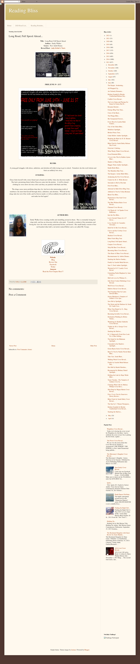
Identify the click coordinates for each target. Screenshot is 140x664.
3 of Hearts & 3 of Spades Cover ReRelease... (118, 211)
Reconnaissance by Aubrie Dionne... (119, 256)
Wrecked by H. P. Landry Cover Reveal (118, 269)
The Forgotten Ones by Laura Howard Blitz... (117, 293)
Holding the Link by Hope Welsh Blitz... (118, 376)
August (110, 77)
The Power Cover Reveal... (115, 441)
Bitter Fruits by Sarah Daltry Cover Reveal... (119, 400)
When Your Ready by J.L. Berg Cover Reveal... (117, 310)
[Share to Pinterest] (40, 282)
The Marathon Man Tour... (116, 171)
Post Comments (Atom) (24, 349)
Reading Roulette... (37, 25)
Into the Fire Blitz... (114, 215)
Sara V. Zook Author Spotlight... (118, 265)
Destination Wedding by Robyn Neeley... (117, 318)
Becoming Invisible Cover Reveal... (119, 314)
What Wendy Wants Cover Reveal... (119, 151)
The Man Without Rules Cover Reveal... (117, 203)
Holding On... (111, 521)
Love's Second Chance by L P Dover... (117, 219)
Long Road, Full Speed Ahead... (118, 241)
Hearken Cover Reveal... (115, 235)
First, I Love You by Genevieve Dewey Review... (117, 395)
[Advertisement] (117, 597)
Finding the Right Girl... (122, 508)
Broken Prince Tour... (114, 132)
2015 (108, 56)
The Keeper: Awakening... (116, 85)
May (109, 415)
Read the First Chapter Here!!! (53, 271)
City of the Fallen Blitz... (115, 127)
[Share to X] (36, 282)
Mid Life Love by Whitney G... (117, 278)
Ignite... (109, 483)
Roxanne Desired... (114, 107)
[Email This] (32, 282)
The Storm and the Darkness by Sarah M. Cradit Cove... (119, 305)
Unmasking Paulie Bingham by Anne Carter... (119, 274)
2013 (108, 62)
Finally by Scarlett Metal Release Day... (118, 363)
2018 (108, 47)
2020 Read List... (21, 25)
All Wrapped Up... (113, 88)
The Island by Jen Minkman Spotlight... (116, 340)
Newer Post (12, 346)
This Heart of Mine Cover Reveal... (119, 253)
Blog (53, 260)
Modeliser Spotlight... (114, 129)
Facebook (53, 264)
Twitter (53, 267)
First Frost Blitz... (113, 186)
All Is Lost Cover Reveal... (120, 549)
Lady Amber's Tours (58, 48)
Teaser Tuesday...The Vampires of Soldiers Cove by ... (118, 381)
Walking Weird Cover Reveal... (117, 359)
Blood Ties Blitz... (113, 195)
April (110, 418)
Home (9, 25)
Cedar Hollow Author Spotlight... (118, 136)
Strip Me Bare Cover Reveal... (117, 247)
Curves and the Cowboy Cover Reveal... (117, 232)
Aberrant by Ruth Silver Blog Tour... (119, 189)
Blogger (86, 650)
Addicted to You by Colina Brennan (119, 192)
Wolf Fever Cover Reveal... (116, 286)
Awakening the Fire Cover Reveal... (119, 177)
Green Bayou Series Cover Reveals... (119, 349)
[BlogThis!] (34, 282)
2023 (108, 35)
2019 (108, 44)
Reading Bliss (23, 10)
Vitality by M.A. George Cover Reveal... (117, 327)
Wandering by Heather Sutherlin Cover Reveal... (118, 323)
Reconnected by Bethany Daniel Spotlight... (117, 371)
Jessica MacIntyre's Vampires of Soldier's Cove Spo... (117, 297)
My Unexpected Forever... (116, 119)
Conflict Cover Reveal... (115, 99)
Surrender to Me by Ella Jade (117, 183)
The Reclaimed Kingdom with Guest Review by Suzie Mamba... (118, 534)
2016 (108, 53)
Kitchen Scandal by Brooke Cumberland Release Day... (117, 95)
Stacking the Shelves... (115, 331)
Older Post (93, 346)
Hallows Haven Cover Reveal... (117, 289)
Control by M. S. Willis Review (118, 180)
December (111, 65)
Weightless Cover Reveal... (115, 429)
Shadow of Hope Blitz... (115, 162)
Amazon (53, 269)
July (109, 80)
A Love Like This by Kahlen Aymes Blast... (119, 158)
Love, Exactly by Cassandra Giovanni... (116, 224)
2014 (108, 59)
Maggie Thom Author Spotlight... (118, 165)
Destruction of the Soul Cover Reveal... (117, 199)
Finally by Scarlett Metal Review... (118, 262)
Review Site (53, 262)
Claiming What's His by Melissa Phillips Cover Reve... (118, 386)
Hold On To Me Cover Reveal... (118, 228)
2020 (108, 41)
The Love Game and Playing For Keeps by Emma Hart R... (118, 103)
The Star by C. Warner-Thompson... (119, 404)
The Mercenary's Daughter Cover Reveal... (117, 455)
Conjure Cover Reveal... (115, 244)
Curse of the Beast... (114, 113)
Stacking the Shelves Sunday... (117, 259)
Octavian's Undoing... (114, 148)
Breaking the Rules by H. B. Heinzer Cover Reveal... (119, 139)
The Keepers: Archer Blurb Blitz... (118, 174)
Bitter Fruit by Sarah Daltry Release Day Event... (119, 144)
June (109, 83)
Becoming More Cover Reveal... (118, 250)
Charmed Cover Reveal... (115, 207)
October (111, 71)
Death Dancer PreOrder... (123, 494)
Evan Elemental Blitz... (115, 154)
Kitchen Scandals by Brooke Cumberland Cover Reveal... (117, 408)
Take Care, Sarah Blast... (115, 356)
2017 (108, 50)
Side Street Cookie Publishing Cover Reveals (119, 282)
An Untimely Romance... (115, 91)
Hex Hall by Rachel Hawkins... (117, 367)
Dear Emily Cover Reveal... (120, 468)
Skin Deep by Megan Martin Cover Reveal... (119, 390)
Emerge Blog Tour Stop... (116, 110)
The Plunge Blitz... (114, 116)
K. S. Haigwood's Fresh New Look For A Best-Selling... (119, 335)
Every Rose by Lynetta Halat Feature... (117, 123)
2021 (108, 38)
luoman (73, 650)
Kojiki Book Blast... (114, 168)
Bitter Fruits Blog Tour (115, 238)
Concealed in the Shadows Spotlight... (116, 345)
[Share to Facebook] (38, 282)
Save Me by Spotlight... (115, 301)
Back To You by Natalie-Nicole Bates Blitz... (119, 353)
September (111, 74)
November (111, 68)
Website (53, 257)
